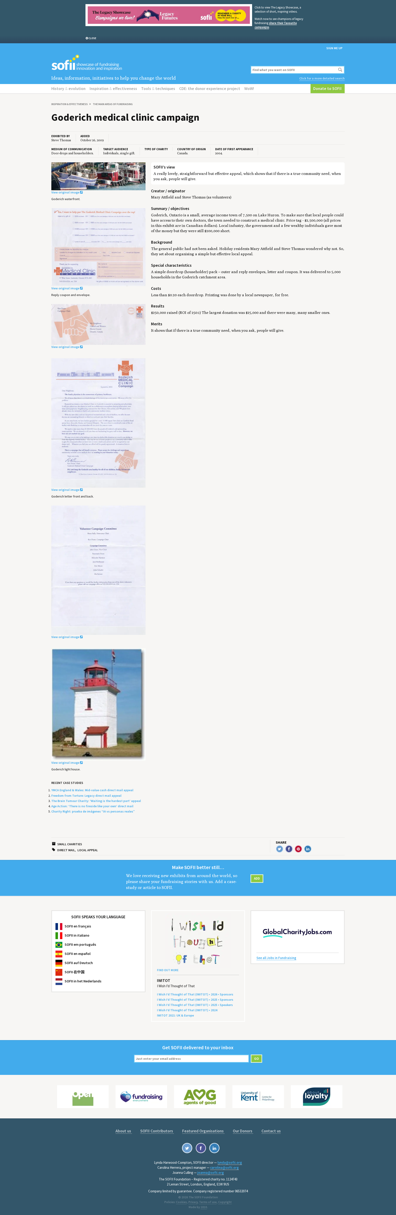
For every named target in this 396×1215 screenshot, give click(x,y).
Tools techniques (158, 88)
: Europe (175, 1015)
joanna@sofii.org (210, 1172)
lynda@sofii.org (229, 1162)
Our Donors (243, 1130)
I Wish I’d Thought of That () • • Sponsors (195, 994)
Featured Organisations (203, 1130)
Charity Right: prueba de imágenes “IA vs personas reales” (93, 811)
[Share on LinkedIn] (308, 849)
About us (124, 1130)
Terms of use (208, 1202)
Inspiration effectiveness (113, 88)
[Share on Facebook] (289, 849)
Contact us (271, 1130)
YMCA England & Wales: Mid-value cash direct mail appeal (92, 790)
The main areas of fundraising (113, 104)
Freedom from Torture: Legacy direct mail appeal (86, 796)
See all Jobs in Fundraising (276, 958)
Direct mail (66, 850)
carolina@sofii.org (224, 1167)
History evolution (68, 88)
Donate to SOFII (327, 88)
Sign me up (334, 48)
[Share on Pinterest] (298, 849)
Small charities (69, 844)
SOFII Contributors (157, 1130)
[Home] (148, 63)
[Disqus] (248, 395)
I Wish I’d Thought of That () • (187, 1010)
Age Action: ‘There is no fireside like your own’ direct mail (92, 806)
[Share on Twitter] (279, 849)
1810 (204, 1207)
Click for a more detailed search (322, 78)
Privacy (193, 1202)
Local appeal (87, 850)
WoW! (249, 88)
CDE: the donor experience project (209, 88)
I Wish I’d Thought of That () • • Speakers (195, 1005)
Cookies (181, 1202)
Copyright (225, 1202)
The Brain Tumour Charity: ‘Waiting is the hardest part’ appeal (96, 801)
